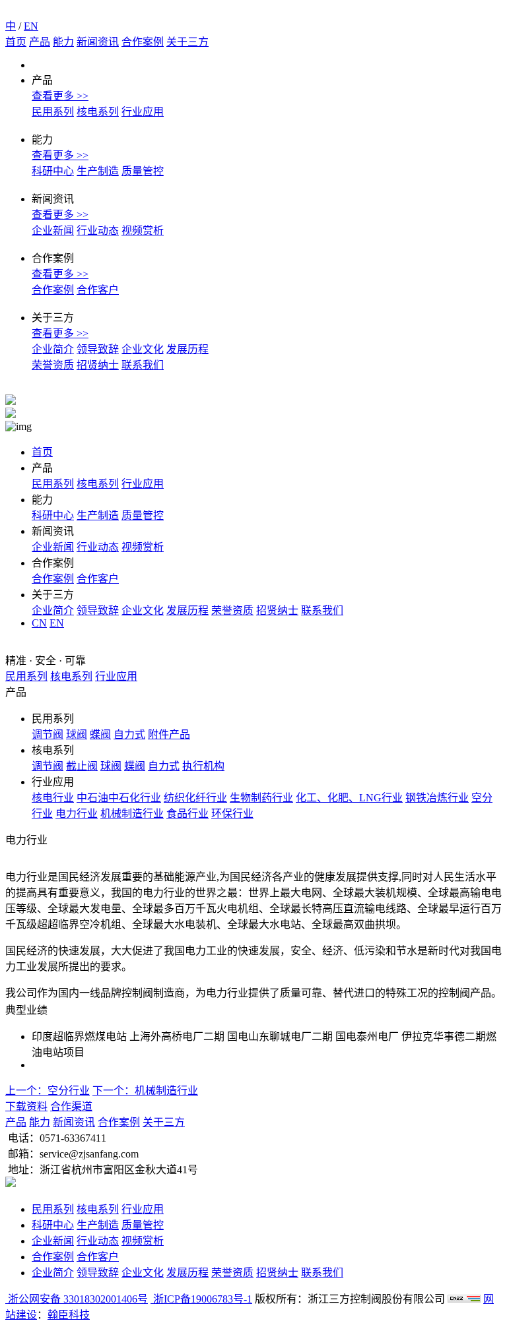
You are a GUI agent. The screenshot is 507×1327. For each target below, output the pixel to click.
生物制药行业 (261, 797)
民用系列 (53, 111)
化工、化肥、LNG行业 (349, 797)
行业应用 (142, 111)
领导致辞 (98, 349)
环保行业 (232, 813)
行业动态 (98, 230)
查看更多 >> (60, 96)
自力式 (129, 734)
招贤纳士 (98, 365)
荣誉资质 (53, 365)
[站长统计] (464, 1299)
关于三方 (187, 41)
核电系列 (98, 111)
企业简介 (53, 349)
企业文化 (142, 349)
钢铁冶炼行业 (437, 797)
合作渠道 (71, 1106)
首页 (15, 41)
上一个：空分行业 (47, 1090)
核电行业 (53, 797)
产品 (39, 41)
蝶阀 (100, 734)
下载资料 (26, 1106)
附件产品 (169, 734)
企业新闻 (53, 230)
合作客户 (98, 289)
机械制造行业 (132, 813)
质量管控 (142, 171)
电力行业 (76, 813)
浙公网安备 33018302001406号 (76, 1299)
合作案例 (142, 41)
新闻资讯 (98, 41)
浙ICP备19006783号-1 (201, 1299)
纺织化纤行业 (195, 797)
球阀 (76, 734)
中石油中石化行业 (119, 797)
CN (39, 623)
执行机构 (203, 766)
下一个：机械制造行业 (145, 1090)
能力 (63, 41)
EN (31, 26)
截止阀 (82, 766)
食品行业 (187, 813)
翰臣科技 (69, 1314)
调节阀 (47, 734)
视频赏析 (142, 230)
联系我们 (142, 365)
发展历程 (187, 349)
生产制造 (98, 171)
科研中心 (53, 171)
